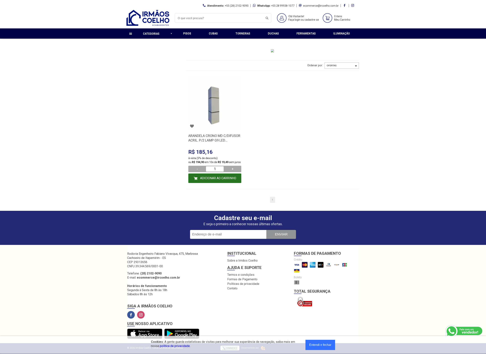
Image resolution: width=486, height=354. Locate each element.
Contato (232, 288)
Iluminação (341, 33)
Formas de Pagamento (242, 279)
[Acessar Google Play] (181, 334)
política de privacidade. (175, 346)
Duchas (273, 33)
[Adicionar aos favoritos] (192, 126)
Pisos (187, 33)
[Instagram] (141, 315)
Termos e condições (240, 275)
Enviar (281, 234)
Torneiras (242, 33)
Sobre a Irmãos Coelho (242, 260)
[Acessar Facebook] (345, 5)
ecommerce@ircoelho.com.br (321, 5)
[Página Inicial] (148, 25)
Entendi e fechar (320, 344)
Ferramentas (306, 33)
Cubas (213, 33)
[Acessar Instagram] (353, 5)
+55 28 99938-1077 (282, 5)
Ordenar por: (315, 65)
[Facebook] (131, 315)
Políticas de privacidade (243, 284)
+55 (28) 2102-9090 (237, 5)
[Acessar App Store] (144, 334)
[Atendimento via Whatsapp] (464, 331)
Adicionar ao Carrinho (217, 178)
